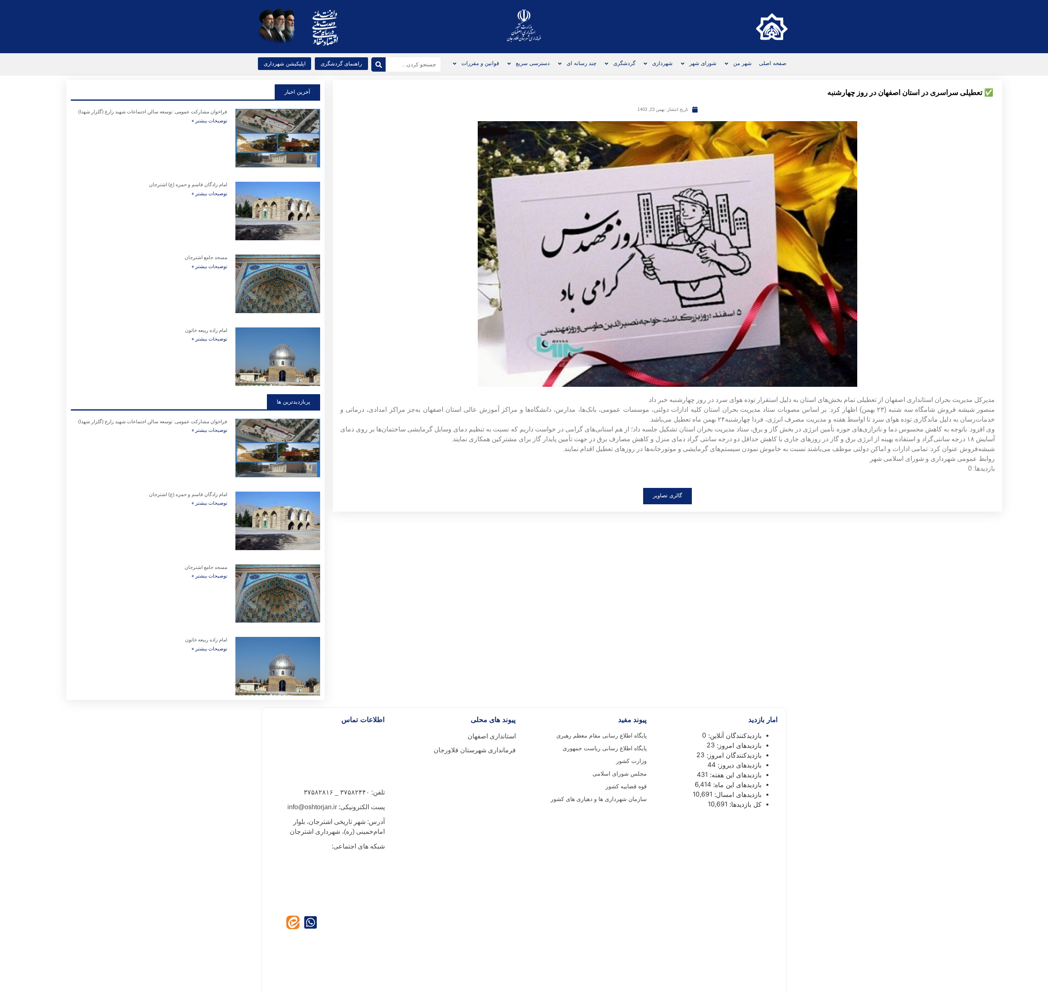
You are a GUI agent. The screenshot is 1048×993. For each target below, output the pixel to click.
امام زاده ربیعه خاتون (206, 330)
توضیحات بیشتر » (209, 121)
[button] (284, 63)
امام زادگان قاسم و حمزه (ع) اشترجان (188, 184)
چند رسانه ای (581, 63)
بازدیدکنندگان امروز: (733, 755)
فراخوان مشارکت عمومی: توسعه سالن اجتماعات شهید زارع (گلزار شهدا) (152, 112)
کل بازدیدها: (744, 804)
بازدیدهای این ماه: (736, 784)
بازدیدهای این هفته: (734, 775)
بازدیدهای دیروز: (738, 765)
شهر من (742, 63)
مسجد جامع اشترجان (206, 257)
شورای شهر (702, 63)
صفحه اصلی (772, 63)
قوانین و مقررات (480, 63)
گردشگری (624, 63)
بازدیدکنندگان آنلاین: (733, 735)
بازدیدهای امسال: (736, 794)
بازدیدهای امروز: (738, 745)
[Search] (378, 64)
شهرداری (662, 63)
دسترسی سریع (533, 63)
